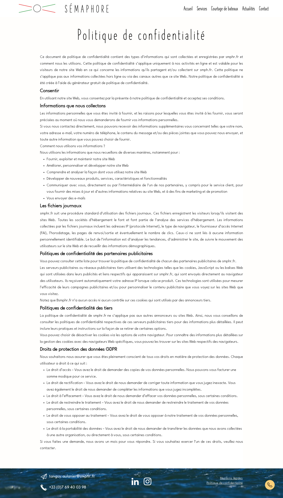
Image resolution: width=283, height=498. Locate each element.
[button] (270, 485)
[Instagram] (147, 481)
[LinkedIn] (135, 481)
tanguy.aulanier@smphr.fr (72, 476)
